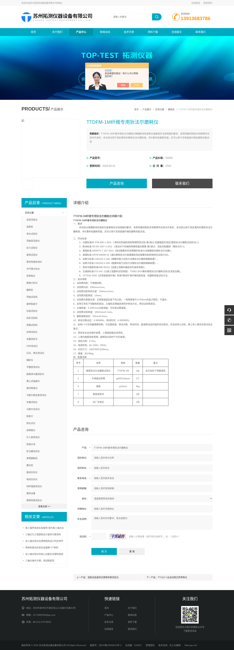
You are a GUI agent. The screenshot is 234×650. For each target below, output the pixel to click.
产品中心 (81, 32)
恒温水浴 (30, 444)
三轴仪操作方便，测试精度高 (39, 560)
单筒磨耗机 (32, 458)
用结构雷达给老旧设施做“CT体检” (42, 547)
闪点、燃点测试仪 (35, 353)
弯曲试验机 (32, 297)
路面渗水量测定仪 (35, 374)
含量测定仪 (32, 339)
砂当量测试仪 (33, 451)
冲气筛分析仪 (33, 269)
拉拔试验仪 (32, 311)
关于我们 (57, 32)
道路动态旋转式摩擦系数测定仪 (103, 577)
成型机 (29, 226)
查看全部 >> (44, 506)
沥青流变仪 (32, 219)
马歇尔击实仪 (33, 409)
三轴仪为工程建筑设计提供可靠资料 (43, 534)
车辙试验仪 (32, 402)
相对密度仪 (32, 388)
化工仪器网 (175, 645)
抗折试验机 (32, 318)
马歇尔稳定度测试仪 (36, 395)
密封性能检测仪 (34, 262)
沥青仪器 (159, 109)
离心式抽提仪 (33, 381)
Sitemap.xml (190, 645)
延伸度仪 (30, 430)
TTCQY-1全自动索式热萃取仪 (172, 577)
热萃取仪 (30, 276)
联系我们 (208, 3)
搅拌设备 (30, 493)
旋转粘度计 (32, 304)
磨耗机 (171, 109)
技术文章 (129, 32)
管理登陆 (150, 645)
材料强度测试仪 (34, 486)
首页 (33, 32)
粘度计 (29, 416)
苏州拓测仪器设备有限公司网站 (46, 3)
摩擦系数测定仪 (34, 500)
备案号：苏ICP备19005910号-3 (105, 645)
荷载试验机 (32, 325)
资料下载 (153, 32)
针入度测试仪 (33, 437)
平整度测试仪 (33, 367)
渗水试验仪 (32, 233)
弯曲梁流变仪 (33, 240)
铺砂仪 (29, 360)
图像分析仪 (32, 283)
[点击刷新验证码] (118, 536)
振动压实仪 (32, 472)
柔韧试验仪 (32, 254)
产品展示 (146, 109)
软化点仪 (30, 423)
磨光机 (29, 465)
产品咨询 (117, 183)
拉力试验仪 (32, 247)
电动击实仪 (32, 479)
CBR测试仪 (32, 346)
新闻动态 (105, 32)
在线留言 (195, 3)
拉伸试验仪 (32, 332)
